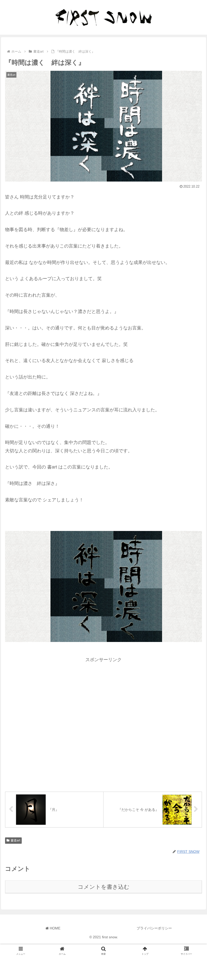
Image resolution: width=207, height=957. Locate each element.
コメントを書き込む (104, 887)
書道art (15, 840)
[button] (191, 757)
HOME (54, 928)
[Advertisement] (103, 723)
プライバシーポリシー (154, 928)
